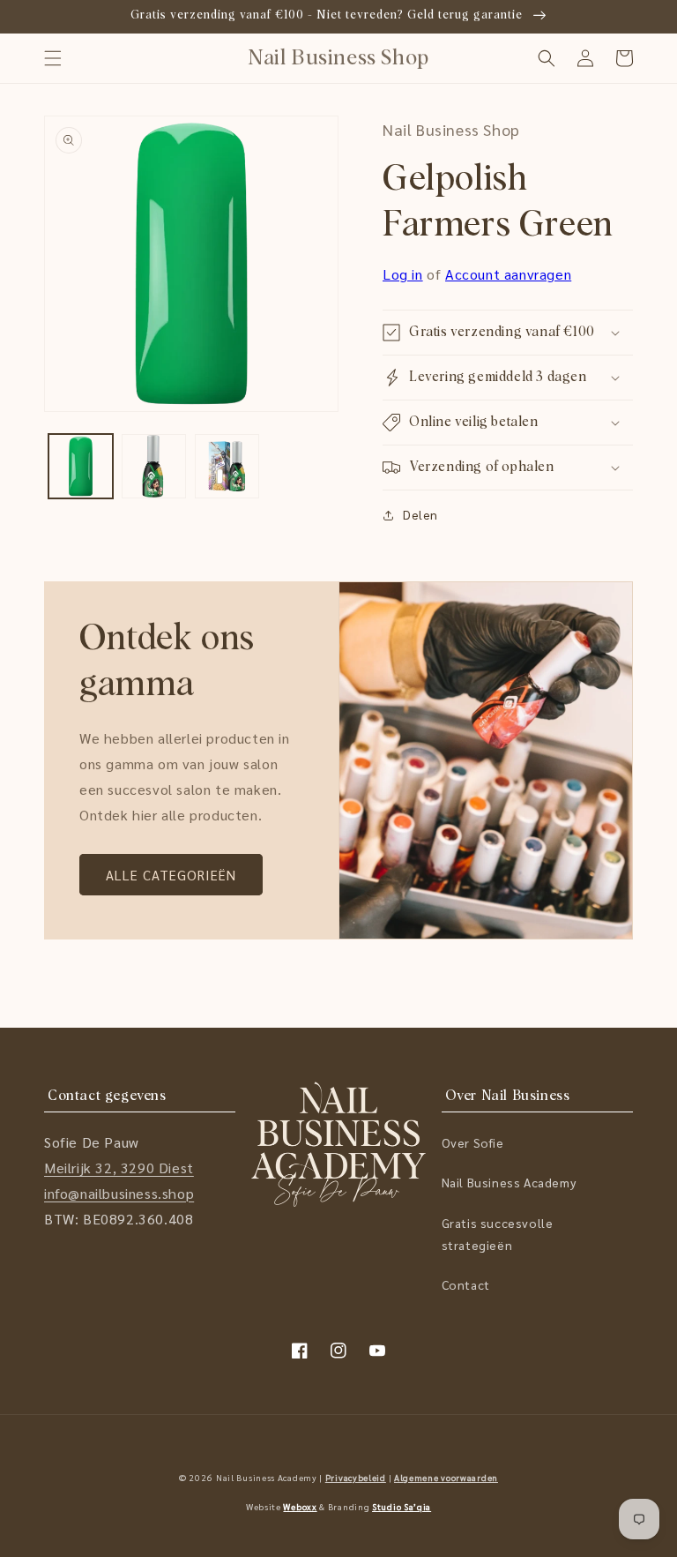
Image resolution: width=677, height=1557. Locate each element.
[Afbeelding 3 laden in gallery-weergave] (227, 466)
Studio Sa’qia (401, 1506)
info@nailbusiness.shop (119, 1193)
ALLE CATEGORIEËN (171, 874)
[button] (52, 58)
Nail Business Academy (509, 1182)
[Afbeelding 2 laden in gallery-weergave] (154, 466)
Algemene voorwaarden (446, 1477)
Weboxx (299, 1506)
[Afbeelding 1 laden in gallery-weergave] (80, 466)
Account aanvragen (508, 274)
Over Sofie (473, 1142)
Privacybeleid (355, 1477)
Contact (466, 1284)
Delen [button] (420, 514)
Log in (403, 274)
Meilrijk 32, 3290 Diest (119, 1167)
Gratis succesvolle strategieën (498, 1234)
